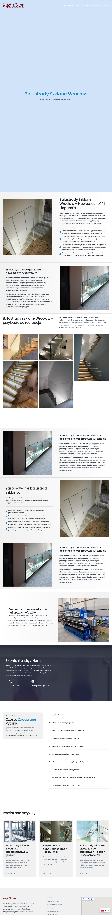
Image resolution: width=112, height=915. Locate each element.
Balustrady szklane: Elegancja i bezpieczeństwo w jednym (17, 850)
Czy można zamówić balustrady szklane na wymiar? (67, 746)
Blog (100, 5)
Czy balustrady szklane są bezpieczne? (62, 723)
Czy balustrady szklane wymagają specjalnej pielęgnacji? (68, 762)
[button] (79, 714)
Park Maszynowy (91, 5)
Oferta (70, 5)
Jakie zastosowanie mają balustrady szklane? (64, 770)
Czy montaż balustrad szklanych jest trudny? (64, 754)
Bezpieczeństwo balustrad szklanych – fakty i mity (55, 849)
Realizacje (80, 5)
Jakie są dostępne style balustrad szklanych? (64, 785)
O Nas (64, 5)
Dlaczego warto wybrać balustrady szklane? (64, 715)
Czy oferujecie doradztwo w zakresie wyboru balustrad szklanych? (72, 777)
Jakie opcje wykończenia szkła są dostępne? (64, 738)
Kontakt (106, 5)
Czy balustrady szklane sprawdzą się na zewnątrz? (66, 731)
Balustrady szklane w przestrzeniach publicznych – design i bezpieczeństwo (92, 850)
